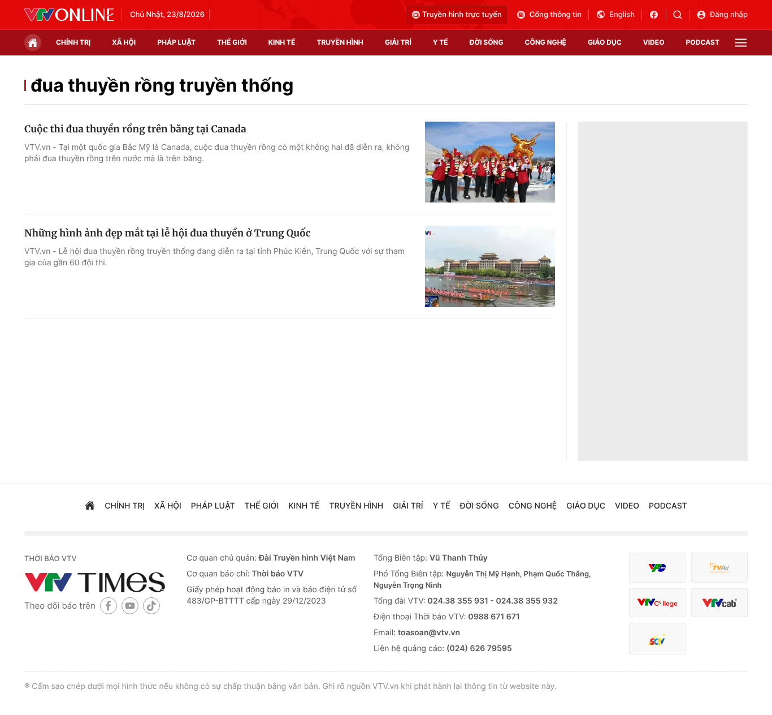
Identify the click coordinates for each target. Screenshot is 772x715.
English (622, 14)
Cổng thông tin (556, 14)
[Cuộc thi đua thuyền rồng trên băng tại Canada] (490, 162)
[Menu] (741, 43)
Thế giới (232, 42)
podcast (702, 42)
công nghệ (545, 42)
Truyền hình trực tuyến (462, 14)
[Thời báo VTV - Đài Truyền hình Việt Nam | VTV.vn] (69, 14)
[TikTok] (151, 605)
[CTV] (657, 602)
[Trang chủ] (32, 42)
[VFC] (657, 568)
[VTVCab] (719, 602)
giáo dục (605, 42)
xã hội (124, 42)
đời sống (487, 42)
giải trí (398, 42)
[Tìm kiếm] (681, 15)
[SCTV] (657, 639)
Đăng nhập (729, 14)
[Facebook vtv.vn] (657, 15)
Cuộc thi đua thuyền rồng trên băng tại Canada (135, 129)
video (654, 42)
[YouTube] (130, 605)
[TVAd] (719, 568)
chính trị (73, 42)
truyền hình (339, 42)
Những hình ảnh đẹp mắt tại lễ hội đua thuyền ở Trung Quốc (167, 233)
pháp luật (176, 42)
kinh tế (282, 42)
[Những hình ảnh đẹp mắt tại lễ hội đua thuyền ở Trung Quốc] (490, 266)
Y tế (440, 42)
